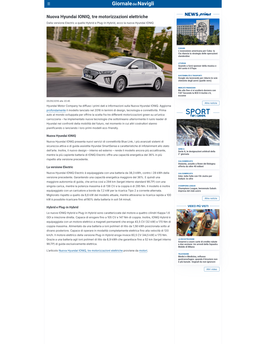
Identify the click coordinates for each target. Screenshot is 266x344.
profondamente (56, 110)
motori (143, 250)
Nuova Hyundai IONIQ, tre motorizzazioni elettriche (91, 250)
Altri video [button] (211, 269)
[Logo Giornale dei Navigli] (133, 4)
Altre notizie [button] (211, 103)
